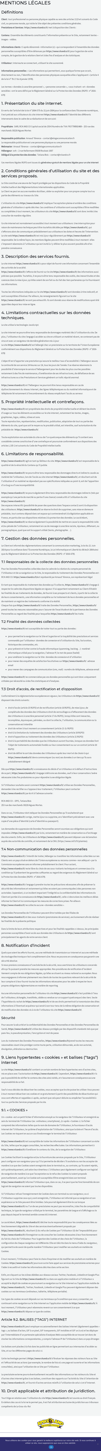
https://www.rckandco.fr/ (36, 27)
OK (51, 1447)
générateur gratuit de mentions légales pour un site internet (70, 162)
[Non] (97, 1444)
